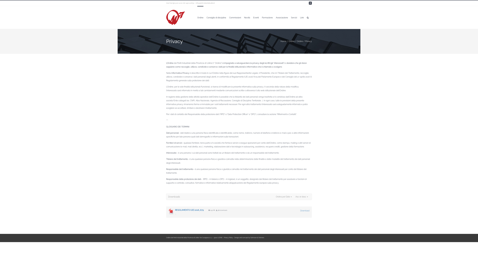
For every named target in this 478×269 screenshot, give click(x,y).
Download (304, 210)
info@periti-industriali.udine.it (205, 3)
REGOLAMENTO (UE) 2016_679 (189, 210)
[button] (308, 17)
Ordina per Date (283, 197)
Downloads (174, 196)
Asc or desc (301, 197)
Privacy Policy (228, 237)
